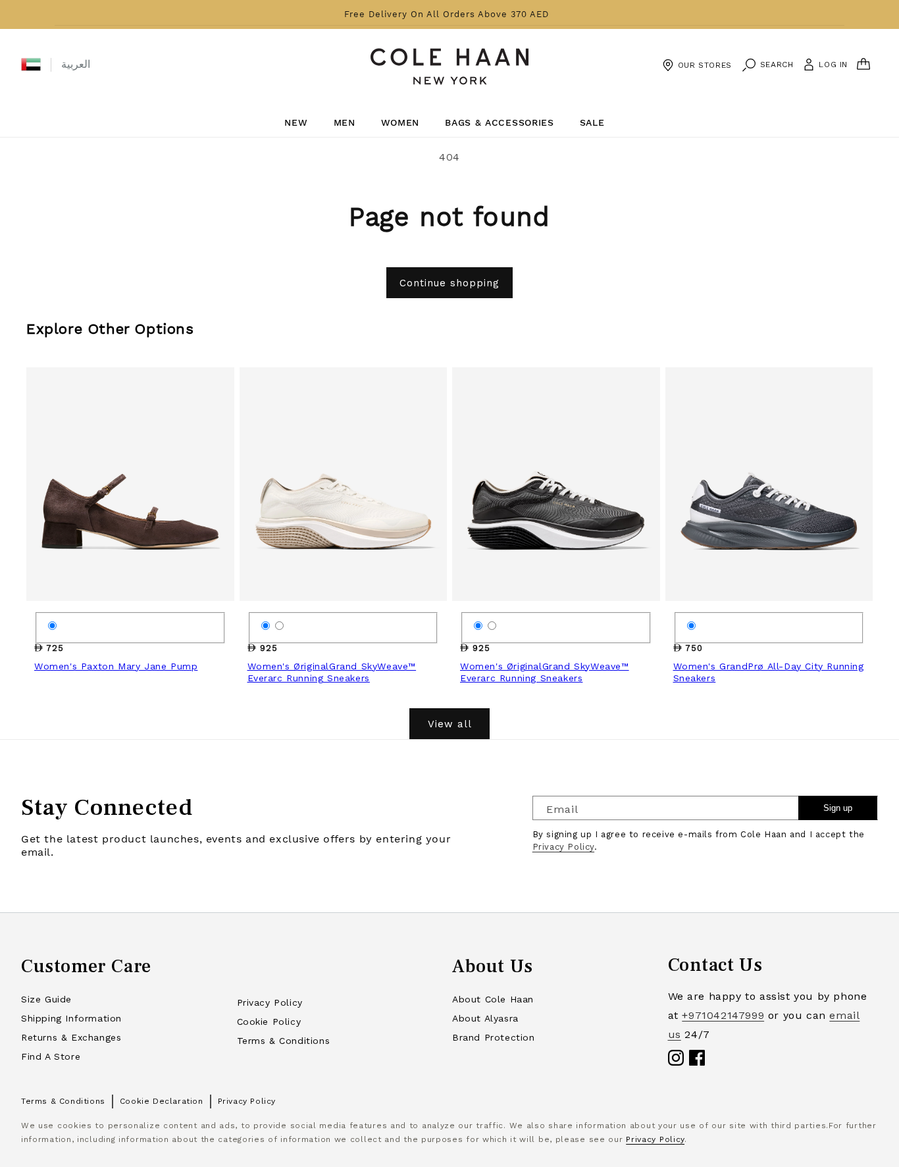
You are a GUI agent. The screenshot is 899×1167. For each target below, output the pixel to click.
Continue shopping (449, 283)
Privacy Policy (563, 847)
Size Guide (46, 999)
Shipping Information (71, 1018)
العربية (75, 64)
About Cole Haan (493, 999)
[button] (31, 64)
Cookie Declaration (161, 1101)
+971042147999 (723, 1015)
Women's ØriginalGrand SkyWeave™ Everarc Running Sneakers (332, 672)
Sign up (837, 808)
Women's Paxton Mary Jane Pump (115, 666)
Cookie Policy (269, 1021)
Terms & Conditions (283, 1040)
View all (450, 724)
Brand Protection (493, 1037)
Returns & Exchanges (71, 1037)
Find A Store (50, 1056)
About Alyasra (485, 1018)
